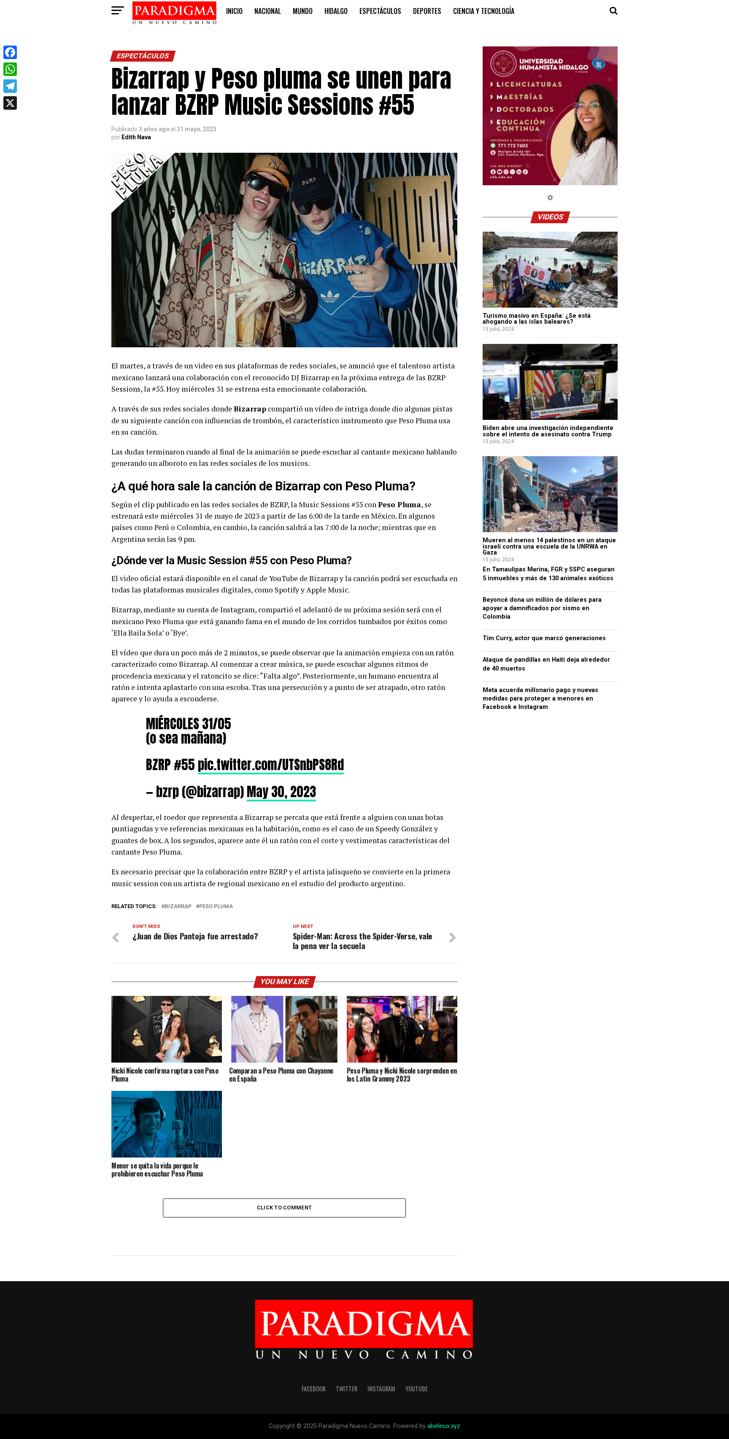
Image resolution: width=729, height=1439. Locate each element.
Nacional (267, 11)
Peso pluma (216, 906)
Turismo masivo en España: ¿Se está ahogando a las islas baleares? (537, 318)
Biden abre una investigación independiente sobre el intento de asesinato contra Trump (548, 431)
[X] (10, 103)
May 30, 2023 (281, 791)
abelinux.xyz (443, 1426)
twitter (346, 1388)
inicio (234, 11)
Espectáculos (380, 11)
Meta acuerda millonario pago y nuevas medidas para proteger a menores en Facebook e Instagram (540, 699)
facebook (314, 1388)
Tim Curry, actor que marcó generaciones (544, 638)
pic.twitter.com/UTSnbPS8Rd (271, 764)
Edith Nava (136, 137)
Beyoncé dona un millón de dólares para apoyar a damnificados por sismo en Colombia (542, 608)
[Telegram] (10, 86)
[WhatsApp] (10, 69)
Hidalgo (336, 11)
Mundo (303, 11)
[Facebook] (10, 52)
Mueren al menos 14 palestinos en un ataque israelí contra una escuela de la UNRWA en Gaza (549, 546)
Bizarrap (178, 906)
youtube (416, 1388)
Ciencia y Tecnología (483, 11)
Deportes (427, 11)
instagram (381, 1388)
